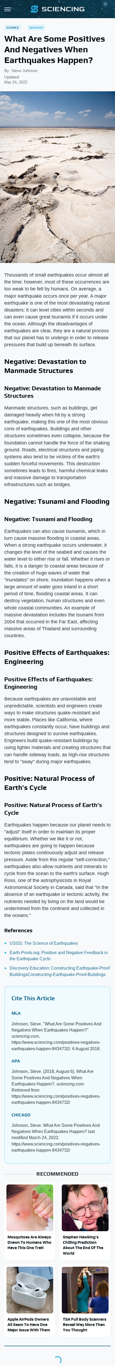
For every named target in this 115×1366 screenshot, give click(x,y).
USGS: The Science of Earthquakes (44, 943)
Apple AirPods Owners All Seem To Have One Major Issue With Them (28, 1324)
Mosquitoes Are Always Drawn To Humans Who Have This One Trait (29, 1242)
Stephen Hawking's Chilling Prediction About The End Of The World (83, 1245)
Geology (36, 27)
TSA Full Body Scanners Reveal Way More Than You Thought (84, 1324)
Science (12, 27)
